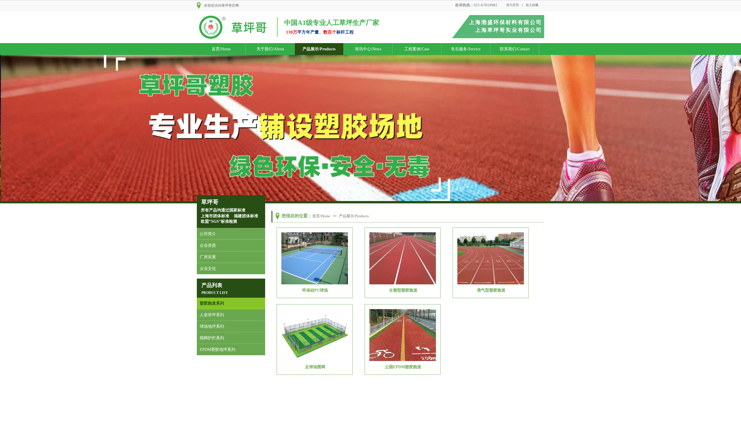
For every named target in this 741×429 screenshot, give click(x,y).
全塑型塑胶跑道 (403, 290)
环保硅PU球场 (315, 290)
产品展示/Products (318, 49)
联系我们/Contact (515, 49)
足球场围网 (315, 367)
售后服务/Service (465, 49)
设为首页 (512, 5)
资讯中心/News (368, 49)
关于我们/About (270, 49)
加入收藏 (532, 5)
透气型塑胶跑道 (491, 290)
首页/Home (221, 49)
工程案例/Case (416, 49)
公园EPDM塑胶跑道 (403, 367)
